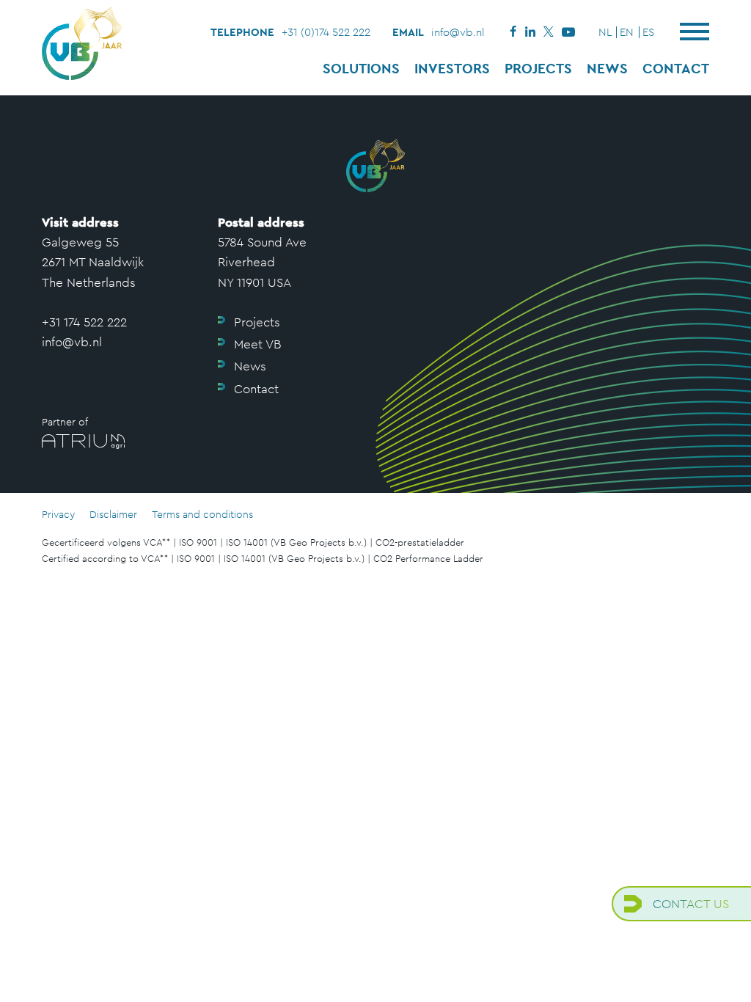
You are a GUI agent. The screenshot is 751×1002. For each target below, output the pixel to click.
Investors (452, 68)
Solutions (361, 68)
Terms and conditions (202, 514)
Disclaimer (113, 514)
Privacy (58, 514)
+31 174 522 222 (84, 322)
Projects (538, 68)
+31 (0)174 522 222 (326, 32)
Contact (675, 68)
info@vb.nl (458, 32)
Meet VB (257, 344)
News (607, 68)
